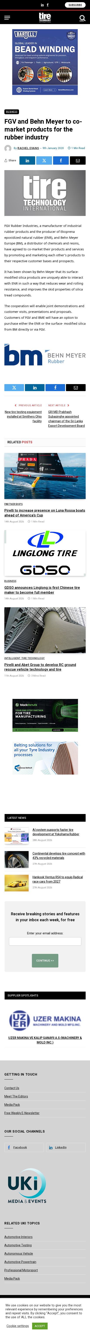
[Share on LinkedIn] (27, 160)
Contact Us (11, 1088)
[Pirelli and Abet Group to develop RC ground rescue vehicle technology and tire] (45, 630)
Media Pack (12, 1105)
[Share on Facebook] (61, 160)
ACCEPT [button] (40, 1326)
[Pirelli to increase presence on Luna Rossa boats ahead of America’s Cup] (45, 476)
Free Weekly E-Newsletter (22, 1113)
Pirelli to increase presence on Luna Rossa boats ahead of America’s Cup (44, 513)
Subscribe (75, 5)
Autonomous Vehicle (18, 1253)
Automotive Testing (18, 1245)
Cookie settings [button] (18, 1326)
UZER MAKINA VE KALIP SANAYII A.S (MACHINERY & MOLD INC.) (45, 1040)
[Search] (82, 18)
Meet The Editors (16, 1096)
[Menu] (7, 18)
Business (11, 111)
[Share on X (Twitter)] (44, 160)
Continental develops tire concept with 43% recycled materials (59, 855)
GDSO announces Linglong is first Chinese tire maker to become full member (42, 590)
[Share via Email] (78, 160)
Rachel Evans (28, 148)
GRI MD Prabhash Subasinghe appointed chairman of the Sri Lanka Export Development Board (66, 419)
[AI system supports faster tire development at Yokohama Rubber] (17, 835)
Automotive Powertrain (20, 1262)
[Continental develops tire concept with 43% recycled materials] (17, 859)
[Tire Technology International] (45, 18)
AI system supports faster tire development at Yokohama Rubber (56, 832)
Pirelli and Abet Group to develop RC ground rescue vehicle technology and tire (40, 667)
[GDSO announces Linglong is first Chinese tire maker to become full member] (45, 553)
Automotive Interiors (18, 1237)
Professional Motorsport (21, 1270)
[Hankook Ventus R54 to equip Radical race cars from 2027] (17, 883)
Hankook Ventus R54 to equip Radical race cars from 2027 (58, 879)
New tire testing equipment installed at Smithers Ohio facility (23, 417)
